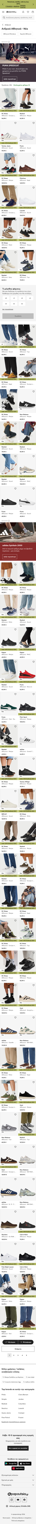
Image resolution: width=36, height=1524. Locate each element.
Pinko (4, 1395)
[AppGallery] (18, 1468)
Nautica (5, 1408)
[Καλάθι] (32, 12)
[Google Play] (11, 1464)
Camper (21, 1413)
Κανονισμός (6, 1518)
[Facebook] (24, 1499)
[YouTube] (18, 1499)
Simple (4, 1399)
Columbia (22, 1404)
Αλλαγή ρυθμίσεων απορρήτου (21, 1518)
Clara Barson (23, 1395)
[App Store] (24, 1464)
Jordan (21, 1399)
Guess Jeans (6, 1413)
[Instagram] (11, 1499)
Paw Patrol (6, 1417)
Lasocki (21, 1408)
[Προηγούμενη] (2, 4)
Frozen (20, 1417)
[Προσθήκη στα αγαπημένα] (15, 90)
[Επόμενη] (33, 4)
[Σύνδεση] (23, 12)
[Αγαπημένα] (28, 12)
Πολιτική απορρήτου (18, 1521)
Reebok (4, 1404)
